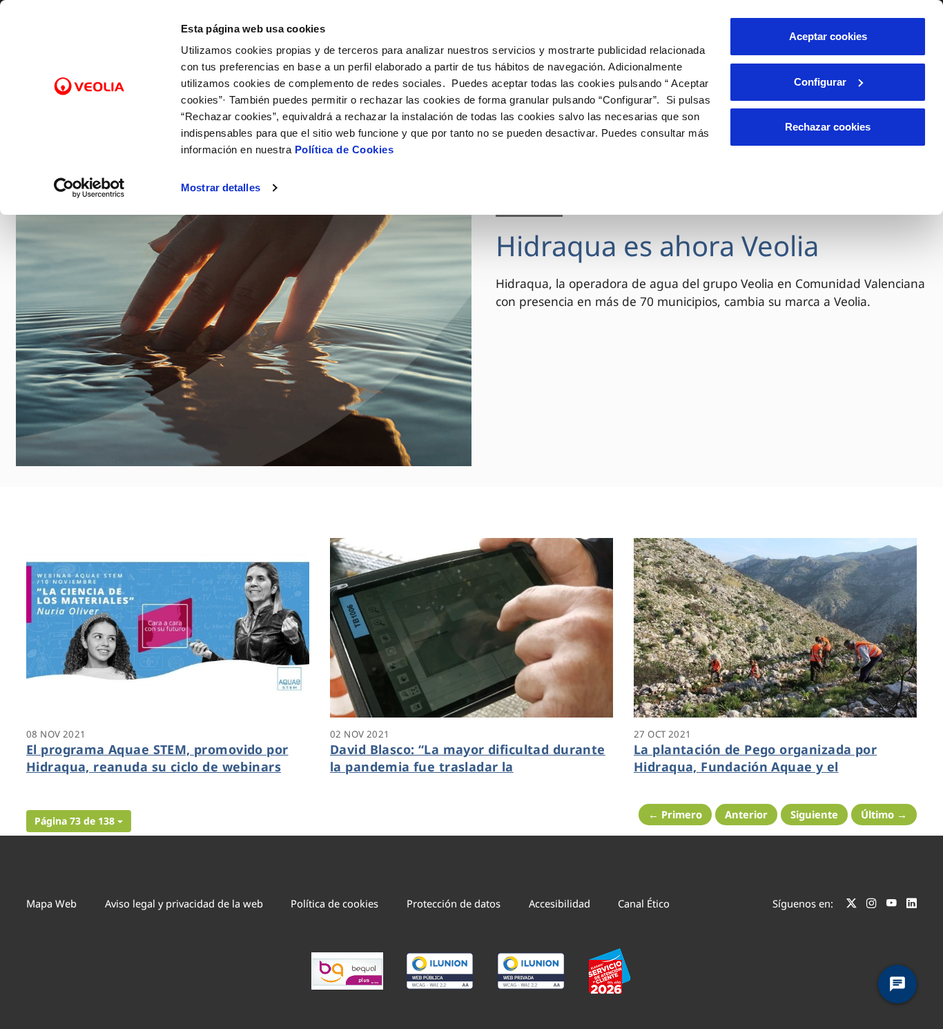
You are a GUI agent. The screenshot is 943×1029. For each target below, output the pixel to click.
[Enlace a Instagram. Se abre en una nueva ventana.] (871, 905)
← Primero (675, 814)
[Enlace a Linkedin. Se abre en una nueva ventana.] (911, 905)
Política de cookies (334, 903)
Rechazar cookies (828, 127)
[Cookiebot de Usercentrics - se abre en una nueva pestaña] (89, 187)
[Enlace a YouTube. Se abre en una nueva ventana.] (891, 905)
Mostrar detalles (220, 187)
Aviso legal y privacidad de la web (184, 903)
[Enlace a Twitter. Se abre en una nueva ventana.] (851, 905)
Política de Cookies (344, 149)
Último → (884, 814)
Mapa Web (51, 903)
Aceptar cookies (828, 36)
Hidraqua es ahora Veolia (657, 246)
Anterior (746, 814)
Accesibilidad (559, 903)
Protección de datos (453, 903)
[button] (78, 821)
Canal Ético (644, 903)
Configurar (820, 82)
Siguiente (814, 814)
